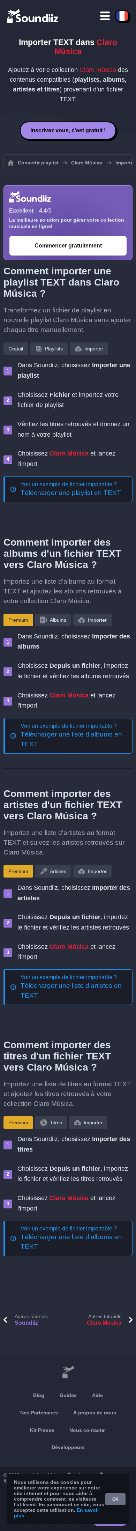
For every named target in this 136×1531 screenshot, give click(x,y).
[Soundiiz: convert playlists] (68, 1372)
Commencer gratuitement (68, 246)
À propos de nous (94, 1412)
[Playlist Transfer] (33, 16)
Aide (97, 1395)
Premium (18, 620)
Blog (38, 1395)
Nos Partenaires (39, 1412)
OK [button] (115, 1499)
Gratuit (15, 349)
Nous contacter (87, 1430)
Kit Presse (42, 1430)
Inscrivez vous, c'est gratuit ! (68, 130)
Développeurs (68, 1447)
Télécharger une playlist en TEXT (71, 492)
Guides (68, 1395)
